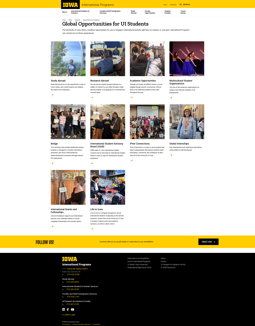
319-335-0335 (73, 289)
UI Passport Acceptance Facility (173, 265)
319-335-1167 (73, 297)
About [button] (64, 12)
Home (64, 20)
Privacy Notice (66, 324)
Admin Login (70, 315)
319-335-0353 (73, 282)
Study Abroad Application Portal (139, 268)
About (70, 20)
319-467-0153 (73, 304)
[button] (185, 4)
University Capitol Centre (77, 269)
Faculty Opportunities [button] (150, 12)
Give (165, 5)
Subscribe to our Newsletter (138, 258)
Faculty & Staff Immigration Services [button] (110, 12)
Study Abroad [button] (133, 12)
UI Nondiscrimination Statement (81, 324)
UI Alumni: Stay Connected (138, 265)
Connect (173, 5)
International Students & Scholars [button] (80, 12)
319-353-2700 (73, 274)
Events (163, 261)
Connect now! (207, 241)
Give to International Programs (139, 261)
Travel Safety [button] (183, 12)
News (163, 258)
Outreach (77, 20)
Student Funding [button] (168, 12)
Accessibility (96, 324)
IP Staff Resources (168, 268)
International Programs (98, 4)
